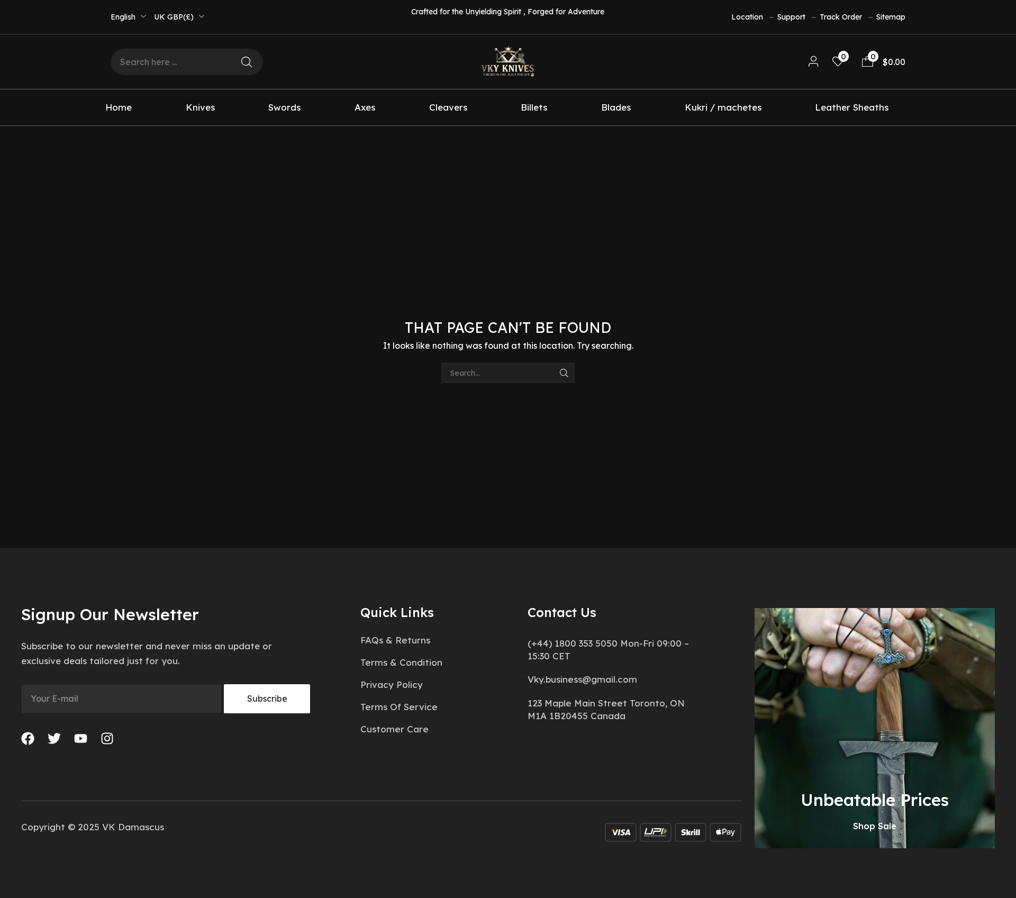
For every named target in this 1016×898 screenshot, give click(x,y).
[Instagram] (107, 738)
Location (747, 17)
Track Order (841, 17)
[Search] (246, 62)
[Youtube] (80, 738)
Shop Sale (874, 826)
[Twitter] (54, 738)
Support (791, 17)
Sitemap (890, 17)
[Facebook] (27, 738)
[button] (813, 61)
